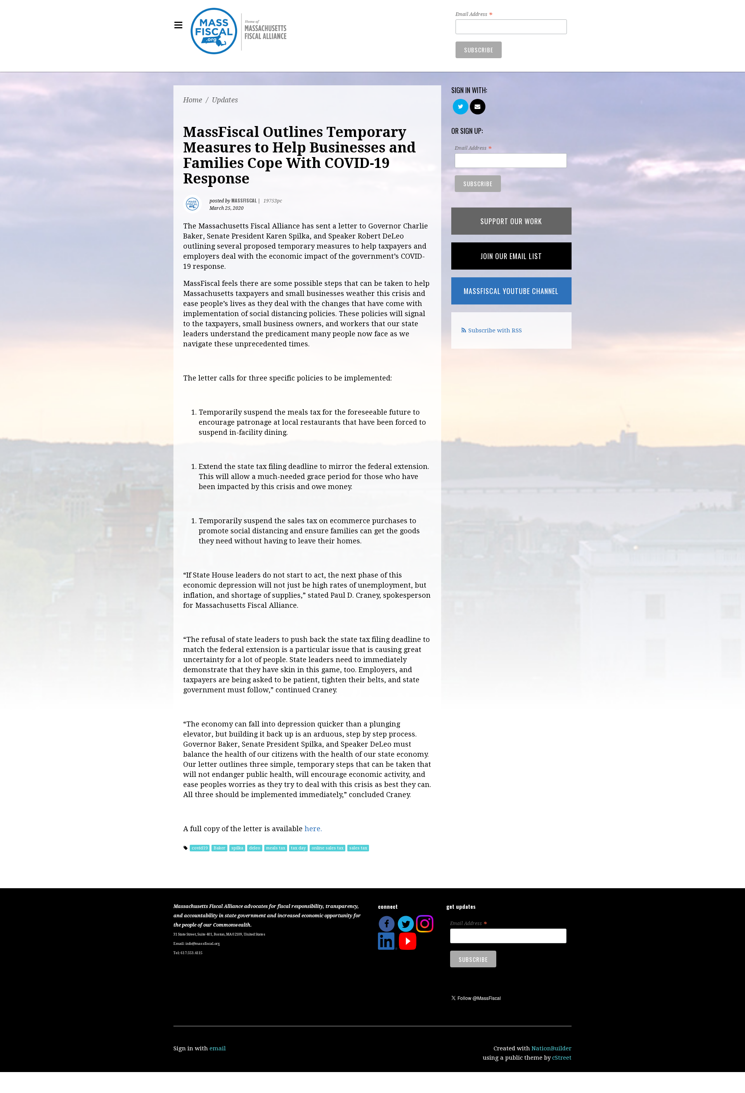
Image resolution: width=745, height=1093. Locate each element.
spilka (237, 848)
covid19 (200, 848)
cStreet (562, 1057)
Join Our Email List (511, 256)
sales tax (358, 848)
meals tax (275, 848)
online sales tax (327, 848)
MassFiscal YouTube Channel (511, 291)
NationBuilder (552, 1048)
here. (313, 829)
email (218, 1048)
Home (192, 100)
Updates (225, 100)
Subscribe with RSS (495, 330)
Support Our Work (511, 221)
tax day (298, 848)
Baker (219, 848)
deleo (254, 848)
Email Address (474, 14)
